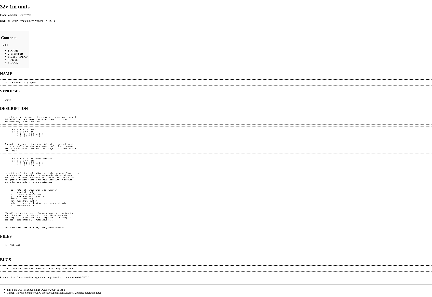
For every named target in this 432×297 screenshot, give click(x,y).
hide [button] (5, 45)
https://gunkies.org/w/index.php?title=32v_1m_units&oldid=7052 (53, 277)
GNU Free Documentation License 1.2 (56, 292)
